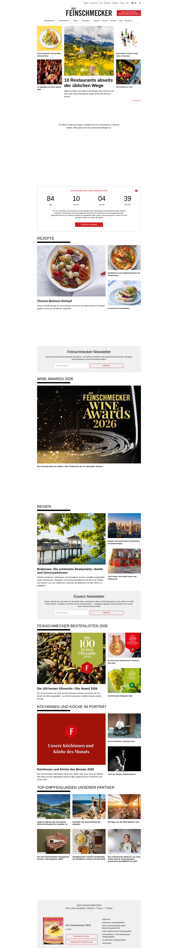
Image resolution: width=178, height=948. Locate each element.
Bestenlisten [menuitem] (64, 21)
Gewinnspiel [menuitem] (106, 943)
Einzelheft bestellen (82, 942)
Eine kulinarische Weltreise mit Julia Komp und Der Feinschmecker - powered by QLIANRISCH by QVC (124, 859)
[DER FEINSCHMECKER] (89, 12)
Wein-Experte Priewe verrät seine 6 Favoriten (127, 55)
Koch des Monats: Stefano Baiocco (122, 774)
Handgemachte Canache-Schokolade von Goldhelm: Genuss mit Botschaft (88, 858)
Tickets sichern (89, 224)
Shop (100, 3)
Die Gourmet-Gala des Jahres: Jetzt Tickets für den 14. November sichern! (70, 466)
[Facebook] (132, 3)
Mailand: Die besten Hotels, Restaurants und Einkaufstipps (124, 542)
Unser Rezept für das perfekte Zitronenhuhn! (49, 55)
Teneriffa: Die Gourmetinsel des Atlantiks (86, 823)
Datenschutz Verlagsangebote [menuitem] (113, 922)
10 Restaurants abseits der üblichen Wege (88, 83)
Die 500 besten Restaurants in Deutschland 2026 (123, 662)
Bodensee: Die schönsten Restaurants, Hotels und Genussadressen (70, 570)
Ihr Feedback (136, 100)
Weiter (106, 366)
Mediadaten (107, 3)
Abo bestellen (81, 936)
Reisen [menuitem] (96, 21)
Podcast (122, 3)
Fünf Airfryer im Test (124, 87)
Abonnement (94, 3)
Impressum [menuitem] (106, 919)
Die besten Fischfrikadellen (118, 308)
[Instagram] (135, 3)
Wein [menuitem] (76, 21)
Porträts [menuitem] (113, 21)
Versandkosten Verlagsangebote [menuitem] (114, 940)
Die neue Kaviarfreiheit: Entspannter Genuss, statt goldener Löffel (53, 858)
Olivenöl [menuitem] (128, 21)
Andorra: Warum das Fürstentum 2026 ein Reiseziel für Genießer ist (52, 823)
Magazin (86, 3)
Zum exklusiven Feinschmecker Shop (128, 13)
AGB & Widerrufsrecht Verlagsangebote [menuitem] (116, 931)
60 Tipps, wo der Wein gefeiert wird (123, 822)
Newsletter (115, 3)
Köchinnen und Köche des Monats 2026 (65, 769)
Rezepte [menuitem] (86, 21)
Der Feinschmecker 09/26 (78, 925)
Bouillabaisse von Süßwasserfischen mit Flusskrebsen (124, 274)
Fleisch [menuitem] (105, 21)
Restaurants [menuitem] (49, 21)
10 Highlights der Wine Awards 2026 (49, 88)
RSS (127, 3)
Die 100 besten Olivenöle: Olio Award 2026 (67, 688)
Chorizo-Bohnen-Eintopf (54, 301)
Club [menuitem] (120, 21)
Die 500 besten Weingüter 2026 (120, 696)
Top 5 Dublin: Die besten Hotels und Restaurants (122, 578)
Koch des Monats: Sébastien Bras (121, 741)
